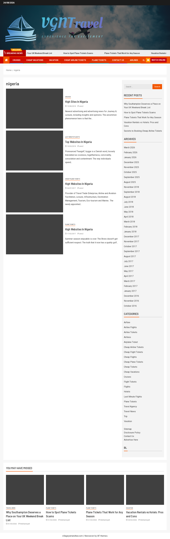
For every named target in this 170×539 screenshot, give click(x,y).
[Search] (143, 60)
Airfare (127, 322)
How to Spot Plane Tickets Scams (70, 53)
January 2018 (130, 231)
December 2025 (131, 162)
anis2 (81, 106)
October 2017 (130, 246)
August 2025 (130, 182)
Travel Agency (130, 406)
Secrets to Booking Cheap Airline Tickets (143, 131)
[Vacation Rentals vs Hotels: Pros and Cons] (145, 490)
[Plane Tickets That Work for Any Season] (105, 490)
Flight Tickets (130, 381)
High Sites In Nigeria (76, 101)
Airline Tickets (130, 332)
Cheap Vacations (34, 60)
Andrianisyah (25, 524)
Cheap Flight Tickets (133, 352)
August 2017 (130, 256)
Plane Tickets (99, 60)
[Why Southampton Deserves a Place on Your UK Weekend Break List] (25, 490)
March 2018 (129, 221)
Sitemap (128, 429)
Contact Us (118, 60)
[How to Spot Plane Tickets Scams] (65, 490)
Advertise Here (131, 440)
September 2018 (132, 192)
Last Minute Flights (72, 137)
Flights (127, 386)
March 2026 (129, 147)
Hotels (127, 391)
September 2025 (132, 177)
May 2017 (128, 271)
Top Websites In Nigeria (78, 141)
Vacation (53, 60)
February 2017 (130, 286)
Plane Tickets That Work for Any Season (114, 53)
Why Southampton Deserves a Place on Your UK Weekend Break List (24, 516)
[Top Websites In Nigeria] (34, 150)
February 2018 (130, 226)
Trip (125, 416)
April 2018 (128, 216)
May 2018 (128, 212)
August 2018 (130, 197)
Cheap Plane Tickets (72, 179)
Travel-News (130, 411)
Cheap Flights (130, 357)
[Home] (6, 60)
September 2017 (132, 251)
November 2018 (131, 187)
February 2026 (130, 152)
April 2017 (128, 276)
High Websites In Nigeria (79, 183)
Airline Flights (130, 327)
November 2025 (131, 167)
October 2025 (130, 172)
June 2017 (129, 266)
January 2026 (130, 157)
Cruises (16, 60)
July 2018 (128, 202)
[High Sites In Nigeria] (34, 109)
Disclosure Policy (132, 432)
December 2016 (131, 296)
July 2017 (128, 261)
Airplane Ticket (131, 342)
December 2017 (131, 236)
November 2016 (131, 301)
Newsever (89, 536)
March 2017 (129, 281)
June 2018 (129, 207)
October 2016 (130, 306)
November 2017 (131, 241)
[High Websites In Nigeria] (34, 192)
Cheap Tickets (130, 367)
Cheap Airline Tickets (75, 60)
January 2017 (130, 291)
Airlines (134, 60)
